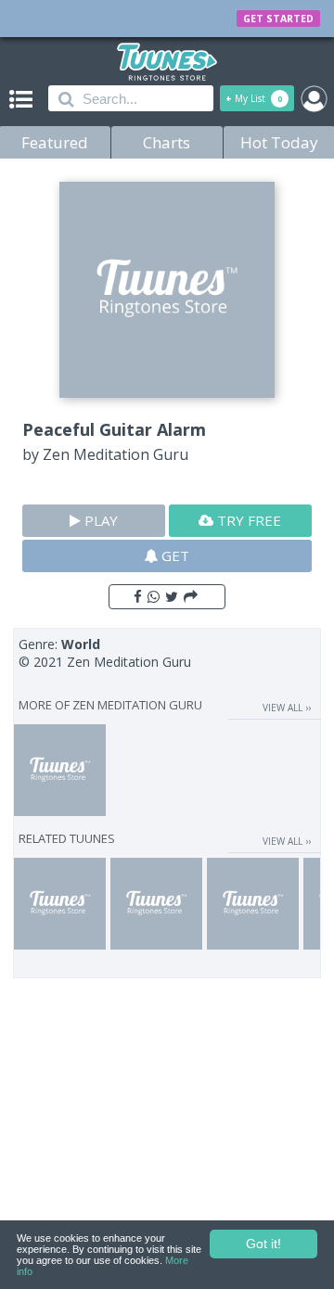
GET (173, 555)
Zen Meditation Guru (115, 454)
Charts (166, 142)
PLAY (99, 520)
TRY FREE (247, 520)
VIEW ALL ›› (287, 707)
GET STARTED (278, 18)
